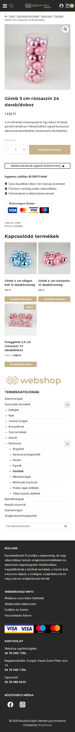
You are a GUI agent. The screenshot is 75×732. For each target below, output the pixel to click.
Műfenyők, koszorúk (25, 482)
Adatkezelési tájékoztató (20, 604)
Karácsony (15, 443)
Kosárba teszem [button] (20, 299)
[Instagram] (22, 704)
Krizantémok (16, 426)
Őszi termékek (17, 432)
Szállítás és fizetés (16, 610)
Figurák (17, 465)
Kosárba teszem (49, 149)
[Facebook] (10, 704)
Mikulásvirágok (22, 476)
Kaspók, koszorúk (15, 504)
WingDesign (45, 725)
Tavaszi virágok (18, 421)
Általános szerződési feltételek (24, 598)
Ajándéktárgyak (14, 499)
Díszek (17, 460)
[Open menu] (4, 5)
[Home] (6, 16)
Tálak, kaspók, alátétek (26, 493)
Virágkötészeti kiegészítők (21, 515)
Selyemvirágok (14, 398)
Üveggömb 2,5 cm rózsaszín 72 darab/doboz (18, 346)
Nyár (11, 415)
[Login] (61, 5)
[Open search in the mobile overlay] (11, 5)
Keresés (66, 526)
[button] (65, 29)
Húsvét (13, 437)
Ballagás (14, 409)
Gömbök (18, 226)
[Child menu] (67, 444)
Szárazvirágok (13, 510)
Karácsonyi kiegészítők (26, 454)
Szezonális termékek (17, 404)
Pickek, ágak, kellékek (26, 487)
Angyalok (18, 448)
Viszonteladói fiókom (18, 615)
